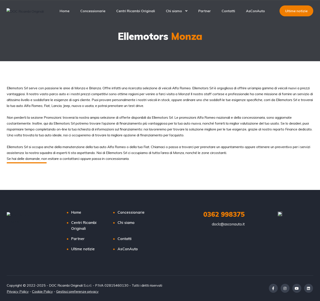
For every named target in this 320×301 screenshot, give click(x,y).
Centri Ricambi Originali (135, 11)
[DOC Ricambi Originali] (25, 11)
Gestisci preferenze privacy (77, 291)
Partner (204, 11)
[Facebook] (273, 288)
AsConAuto (255, 11)
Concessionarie (92, 11)
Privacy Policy (18, 291)
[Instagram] (285, 288)
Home (64, 11)
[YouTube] (296, 288)
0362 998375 (224, 214)
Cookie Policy (42, 291)
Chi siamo (174, 11)
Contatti (228, 11)
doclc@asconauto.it (228, 224)
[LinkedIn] (308, 288)
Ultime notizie (83, 249)
